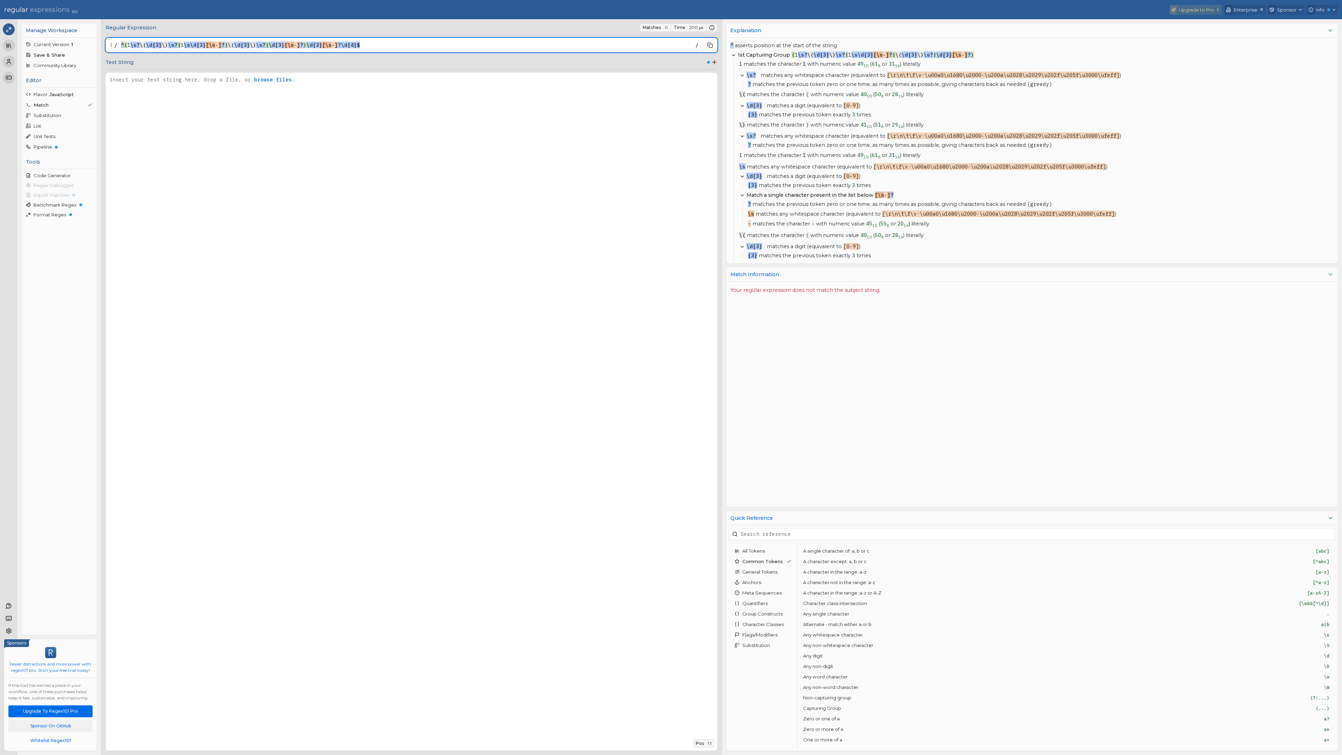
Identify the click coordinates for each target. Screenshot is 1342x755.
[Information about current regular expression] (711, 27)
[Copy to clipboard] (710, 45)
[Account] (9, 61)
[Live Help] (9, 606)
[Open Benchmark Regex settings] (91, 205)
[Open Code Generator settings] (91, 175)
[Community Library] (9, 45)
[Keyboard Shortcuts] (9, 618)
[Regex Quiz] (9, 78)
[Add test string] (714, 62)
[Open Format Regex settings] (91, 214)
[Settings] (9, 631)
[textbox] (406, 45)
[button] (59, 44)
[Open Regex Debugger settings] (91, 185)
